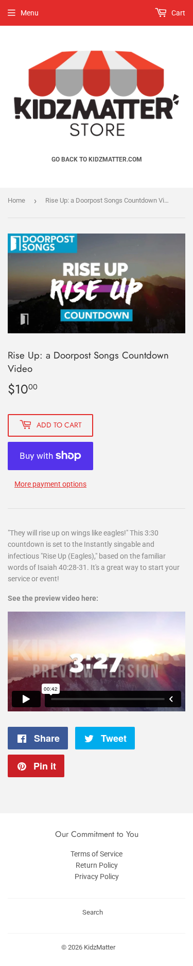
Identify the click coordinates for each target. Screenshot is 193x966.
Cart (177, 13)
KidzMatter (99, 947)
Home (16, 200)
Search (92, 912)
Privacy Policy (97, 876)
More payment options (50, 484)
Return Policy (97, 865)
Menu (30, 13)
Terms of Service (96, 854)
